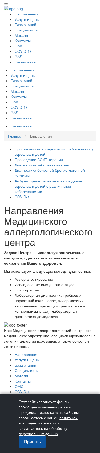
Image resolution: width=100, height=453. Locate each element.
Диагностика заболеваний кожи (42, 164)
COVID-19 (23, 196)
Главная (15, 136)
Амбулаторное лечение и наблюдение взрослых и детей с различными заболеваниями (48, 186)
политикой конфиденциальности (48, 420)
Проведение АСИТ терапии (39, 159)
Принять (32, 442)
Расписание (25, 62)
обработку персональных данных (43, 431)
